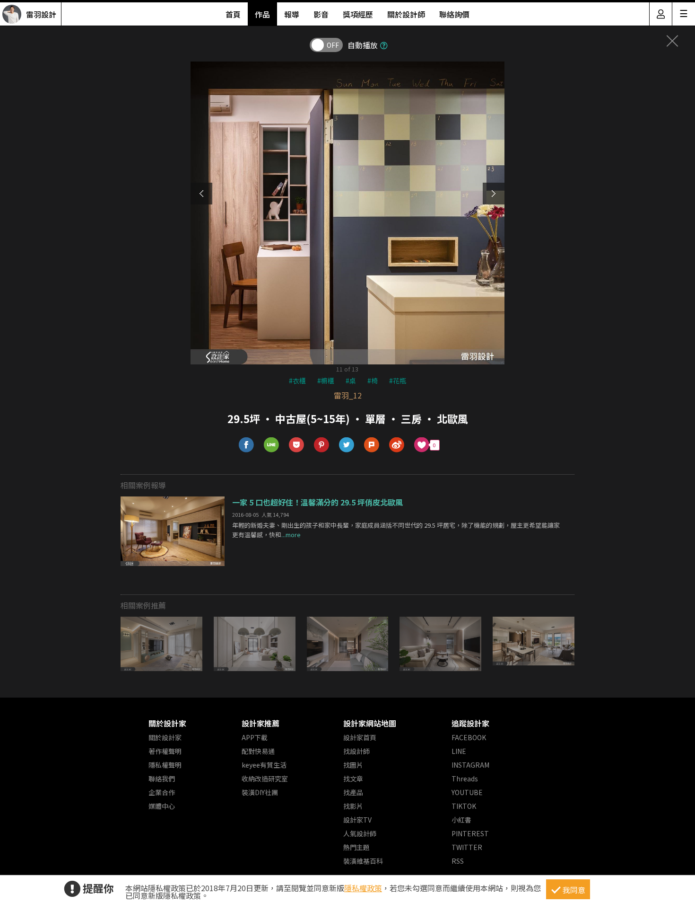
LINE (459, 751)
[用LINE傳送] (271, 445)
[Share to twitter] (347, 445)
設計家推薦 (260, 723)
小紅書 (461, 819)
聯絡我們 (161, 778)
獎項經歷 (358, 14)
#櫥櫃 (325, 380)
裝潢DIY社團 (260, 792)
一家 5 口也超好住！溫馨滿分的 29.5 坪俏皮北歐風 (317, 502)
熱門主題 (356, 847)
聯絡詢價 (454, 14)
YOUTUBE (467, 792)
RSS (458, 861)
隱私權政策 (363, 888)
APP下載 (255, 737)
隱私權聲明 (165, 765)
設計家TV (357, 819)
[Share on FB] (246, 445)
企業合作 (161, 792)
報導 (291, 14)
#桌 (351, 380)
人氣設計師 (359, 833)
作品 (262, 14)
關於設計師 (406, 14)
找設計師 (356, 751)
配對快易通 (258, 751)
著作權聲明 (165, 751)
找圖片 (353, 765)
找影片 (353, 806)
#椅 (372, 380)
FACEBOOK (469, 737)
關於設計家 (167, 723)
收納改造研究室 (265, 778)
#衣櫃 (297, 380)
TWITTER (467, 847)
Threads (465, 778)
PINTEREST (470, 833)
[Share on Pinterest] (322, 445)
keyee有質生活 (264, 765)
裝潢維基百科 (363, 861)
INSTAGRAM (470, 765)
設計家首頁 (359, 737)
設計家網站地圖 (369, 723)
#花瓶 (397, 380)
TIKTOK (464, 806)
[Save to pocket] (296, 445)
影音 (321, 14)
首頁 (233, 14)
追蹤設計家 (470, 723)
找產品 (353, 792)
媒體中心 (161, 806)
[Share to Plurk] (372, 445)
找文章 (353, 778)
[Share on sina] (397, 445)
